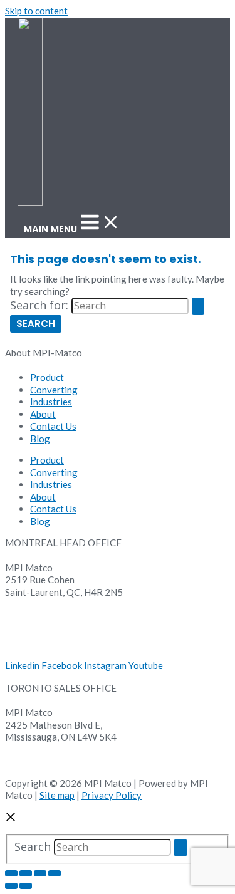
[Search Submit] (198, 306)
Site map (57, 795)
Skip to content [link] (36, 10)
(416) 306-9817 (39, 761)
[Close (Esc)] (54, 873)
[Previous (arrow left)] (11, 886)
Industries (51, 401)
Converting (54, 389)
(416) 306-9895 (39, 749)
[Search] (180, 847)
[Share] (40, 873)
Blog (40, 438)
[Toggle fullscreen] (25, 873)
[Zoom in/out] (11, 873)
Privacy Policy (111, 795)
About (43, 414)
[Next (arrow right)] (25, 886)
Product (47, 377)
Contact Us (53, 426)
